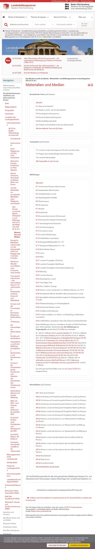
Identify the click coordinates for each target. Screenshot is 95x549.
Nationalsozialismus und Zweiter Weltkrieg (15, 394)
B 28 (37, 286)
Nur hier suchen (84, 25)
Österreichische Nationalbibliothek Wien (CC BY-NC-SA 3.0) (58, 343)
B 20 (37, 257)
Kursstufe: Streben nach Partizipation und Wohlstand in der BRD (16, 424)
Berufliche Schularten (11, 530)
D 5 (37, 121)
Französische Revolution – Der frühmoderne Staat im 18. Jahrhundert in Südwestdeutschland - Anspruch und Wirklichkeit (16, 288)
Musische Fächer (9, 523)
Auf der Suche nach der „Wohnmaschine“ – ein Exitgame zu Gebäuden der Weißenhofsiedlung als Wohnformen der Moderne (43, 68)
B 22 (37, 264)
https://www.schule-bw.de (41, 511)
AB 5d (38, 463)
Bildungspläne (74, 1)
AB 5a (38, 437)
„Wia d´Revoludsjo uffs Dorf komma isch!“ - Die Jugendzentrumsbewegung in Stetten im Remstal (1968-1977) (42, 60)
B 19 (37, 253)
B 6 (37, 205)
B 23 (37, 268)
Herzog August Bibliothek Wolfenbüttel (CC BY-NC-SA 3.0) (58, 345)
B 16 (37, 242)
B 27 (37, 283)
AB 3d (38, 456)
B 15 (37, 238)
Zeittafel (39, 103)
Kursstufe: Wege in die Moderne (15, 436)
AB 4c (38, 431)
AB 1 (37, 393)
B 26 (37, 279)
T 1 (37, 150)
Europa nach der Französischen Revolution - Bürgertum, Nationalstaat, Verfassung (16, 313)
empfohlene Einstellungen (79, 545)
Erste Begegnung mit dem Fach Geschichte (15, 153)
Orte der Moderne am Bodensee (36, 73)
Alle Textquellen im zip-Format (47, 161)
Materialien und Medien (17, 234)
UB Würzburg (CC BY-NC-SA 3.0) (57, 355)
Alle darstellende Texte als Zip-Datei (49, 128)
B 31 (37, 297)
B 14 (37, 235)
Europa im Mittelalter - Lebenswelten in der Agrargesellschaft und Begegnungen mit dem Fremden (15, 249)
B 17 (37, 246)
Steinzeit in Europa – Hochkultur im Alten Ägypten (15, 165)
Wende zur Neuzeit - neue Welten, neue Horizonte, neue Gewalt (15, 267)
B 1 (37, 187)
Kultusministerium (87, 1)
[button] (3, 17)
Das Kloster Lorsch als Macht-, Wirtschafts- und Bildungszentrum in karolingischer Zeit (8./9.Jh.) (16, 218)
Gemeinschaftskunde (12, 486)
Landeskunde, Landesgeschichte (12, 118)
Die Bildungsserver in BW (60, 1)
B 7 (37, 209)
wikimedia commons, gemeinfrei (63, 363)
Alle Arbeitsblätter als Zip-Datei (47, 467)
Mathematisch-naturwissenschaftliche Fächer (11, 87)
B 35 (37, 315)
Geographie (9, 110)
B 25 (37, 275)
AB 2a (38, 397)
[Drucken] (89, 84)
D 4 (37, 117)
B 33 (37, 307)
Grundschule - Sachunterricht (15, 142)
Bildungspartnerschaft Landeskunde (13, 457)
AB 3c (38, 415)
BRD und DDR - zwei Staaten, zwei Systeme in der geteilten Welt (15, 407)
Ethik (7, 103)
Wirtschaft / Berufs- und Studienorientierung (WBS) (12, 505)
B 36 (37, 321)
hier (61, 327)
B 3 (37, 194)
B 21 (37, 260)
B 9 (37, 216)
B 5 (37, 201)
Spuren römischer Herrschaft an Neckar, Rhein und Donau (15, 178)
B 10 (37, 220)
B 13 (37, 231)
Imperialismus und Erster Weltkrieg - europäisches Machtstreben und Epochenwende (15, 351)
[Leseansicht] (92, 84)
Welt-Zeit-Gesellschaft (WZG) (12, 497)
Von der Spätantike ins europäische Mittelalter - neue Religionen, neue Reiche (15, 195)
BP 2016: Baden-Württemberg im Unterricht (52, 33)
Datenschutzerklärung (73, 542)
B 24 (37, 271)
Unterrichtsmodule (27, 33)
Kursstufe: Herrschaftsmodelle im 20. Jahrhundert (15, 446)
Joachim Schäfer (62, 333)
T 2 (37, 154)
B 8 (37, 212)
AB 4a (38, 419)
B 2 (37, 190)
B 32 (37, 303)
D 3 (37, 114)
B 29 (37, 290)
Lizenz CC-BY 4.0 (73, 369)
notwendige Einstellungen (57, 545)
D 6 (37, 125)
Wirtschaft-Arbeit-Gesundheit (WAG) (12, 492)
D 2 (37, 110)
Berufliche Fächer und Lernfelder (11, 519)
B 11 (37, 223)
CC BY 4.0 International (73, 507)
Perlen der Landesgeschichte (13, 468)
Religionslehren (11, 107)
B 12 (37, 227)
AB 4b (38, 425)
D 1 (37, 106)
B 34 (37, 311)
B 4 (37, 198)
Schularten (7, 534)
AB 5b (38, 443)
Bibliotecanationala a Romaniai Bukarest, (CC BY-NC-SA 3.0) (59, 348)
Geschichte (9, 114)
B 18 (37, 249)
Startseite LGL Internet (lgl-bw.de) (60, 340)
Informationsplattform (13, 475)
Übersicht (39, 183)
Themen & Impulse (38, 17)
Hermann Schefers (48, 335)
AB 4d (38, 459)
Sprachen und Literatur (8, 513)
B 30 (37, 294)
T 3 (37, 157)
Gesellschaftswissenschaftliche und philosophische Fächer (44, 31)
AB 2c (38, 404)
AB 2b (38, 400)
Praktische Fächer (10, 527)
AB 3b (38, 411)
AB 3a (38, 408)
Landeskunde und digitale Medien (14, 480)
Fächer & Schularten (16, 17)
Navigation (8, 80)
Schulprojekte (12, 462)
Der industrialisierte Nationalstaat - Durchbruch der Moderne (16, 331)
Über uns (82, 17)
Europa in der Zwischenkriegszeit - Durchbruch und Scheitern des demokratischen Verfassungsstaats (16, 375)
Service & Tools (60, 17)
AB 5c (38, 450)
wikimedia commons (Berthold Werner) (50, 360)
